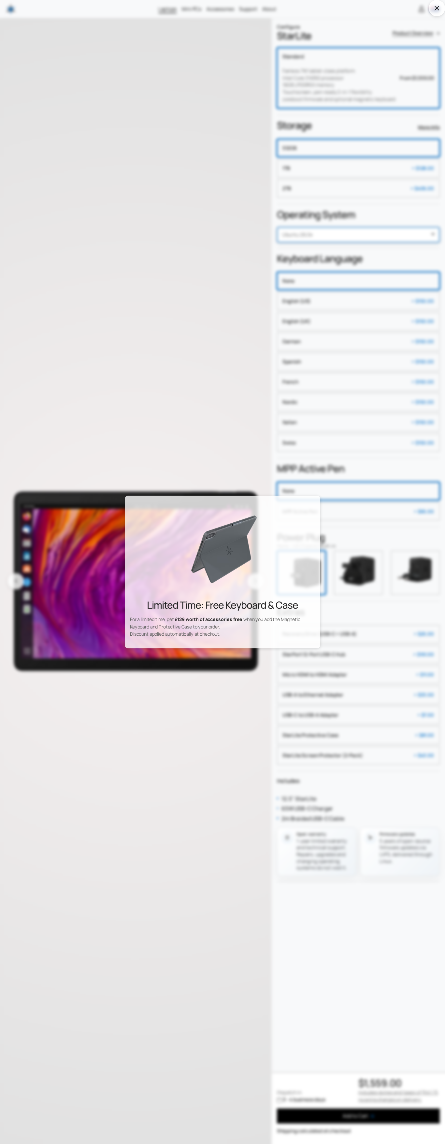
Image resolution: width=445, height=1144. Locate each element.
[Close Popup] (436, 8)
